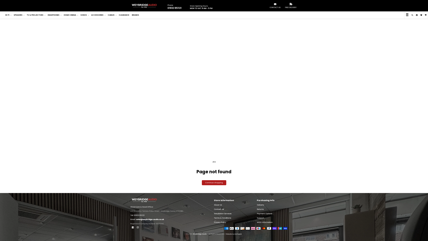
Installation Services (222, 213)
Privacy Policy (220, 222)
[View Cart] (425, 15)
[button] (8, 15)
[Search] (412, 15)
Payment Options (264, 213)
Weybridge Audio (200, 234)
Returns (260, 209)
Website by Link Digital (234, 234)
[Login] (417, 15)
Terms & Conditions (222, 218)
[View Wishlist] (421, 15)
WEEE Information (265, 222)
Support (260, 218)
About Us (218, 205)
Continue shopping (214, 182)
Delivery (260, 205)
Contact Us (219, 209)
